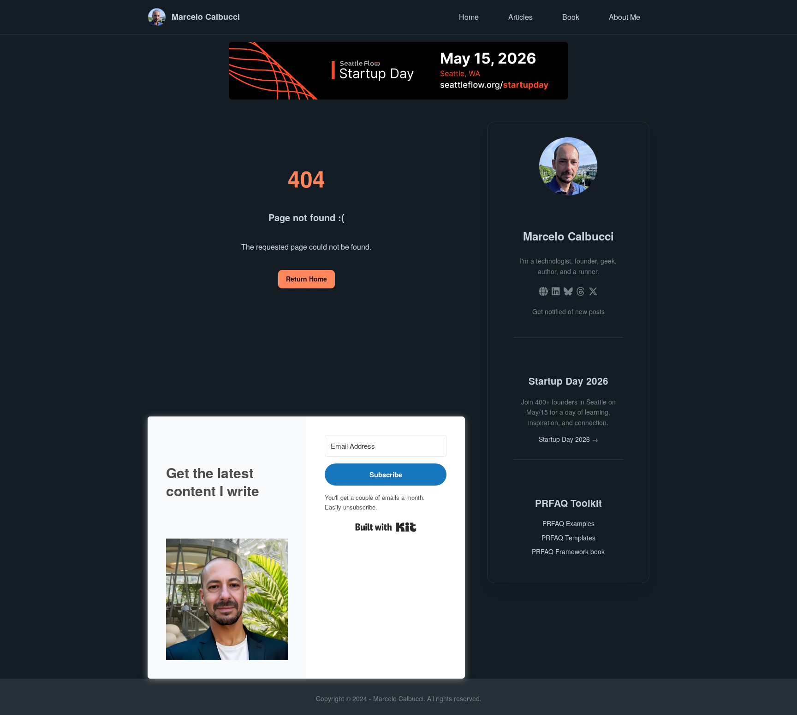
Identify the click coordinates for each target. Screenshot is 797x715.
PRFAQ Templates (568, 537)
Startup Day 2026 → (568, 439)
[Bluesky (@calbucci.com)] (568, 291)
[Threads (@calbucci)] (581, 291)
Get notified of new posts (568, 311)
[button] (227, 599)
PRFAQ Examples (568, 523)
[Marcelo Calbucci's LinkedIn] (556, 291)
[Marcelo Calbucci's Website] (543, 291)
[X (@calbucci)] (593, 291)
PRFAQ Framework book (568, 551)
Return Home (306, 278)
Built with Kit (385, 527)
